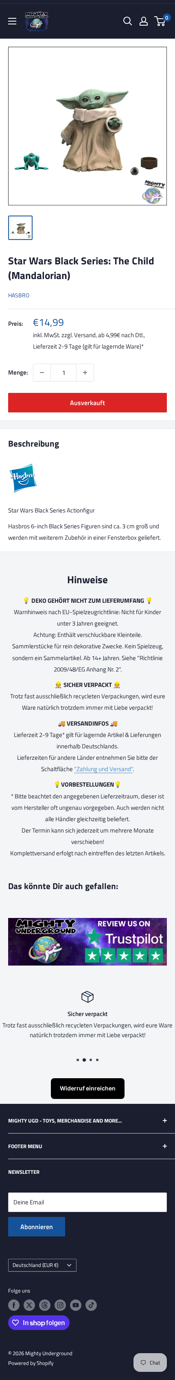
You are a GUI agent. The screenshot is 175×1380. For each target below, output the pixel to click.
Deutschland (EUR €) (35, 1265)
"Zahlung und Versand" (103, 769)
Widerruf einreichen (88, 1088)
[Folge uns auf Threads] (44, 1305)
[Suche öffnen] (127, 21)
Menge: (18, 372)
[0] (160, 21)
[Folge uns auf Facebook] (14, 1305)
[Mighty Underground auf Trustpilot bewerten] (87, 923)
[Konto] (144, 21)
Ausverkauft (87, 403)
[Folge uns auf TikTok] (91, 1305)
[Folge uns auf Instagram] (60, 1305)
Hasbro (18, 295)
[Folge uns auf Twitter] (29, 1305)
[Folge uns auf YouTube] (75, 1305)
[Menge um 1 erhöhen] (85, 372)
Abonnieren (36, 1227)
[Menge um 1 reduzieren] (41, 372)
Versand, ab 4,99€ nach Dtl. (109, 335)
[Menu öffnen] (12, 21)
